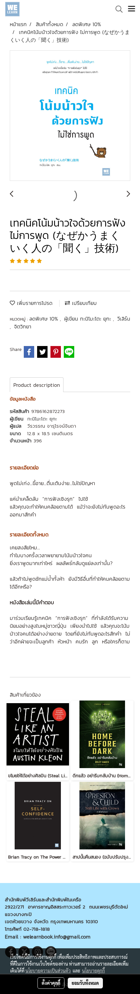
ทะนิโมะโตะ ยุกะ (42, 418)
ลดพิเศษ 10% (44, 319)
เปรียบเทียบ (83, 303)
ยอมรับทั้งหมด (85, 983)
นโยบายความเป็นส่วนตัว (48, 970)
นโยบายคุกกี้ (93, 970)
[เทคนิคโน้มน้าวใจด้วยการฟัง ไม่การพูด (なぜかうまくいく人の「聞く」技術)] (70, 116)
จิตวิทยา (22, 326)
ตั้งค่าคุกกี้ (51, 983)
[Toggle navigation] (131, 9)
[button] (116, 9)
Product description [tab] (36, 385)
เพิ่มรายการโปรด (33, 303)
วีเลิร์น (123, 319)
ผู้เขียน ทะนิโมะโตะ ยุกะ (88, 319)
